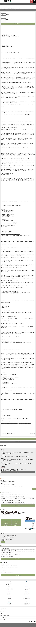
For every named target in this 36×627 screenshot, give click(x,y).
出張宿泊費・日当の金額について (6, 570)
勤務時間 (7, 211)
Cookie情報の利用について (13, 623)
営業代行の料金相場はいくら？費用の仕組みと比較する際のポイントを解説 (13, 496)
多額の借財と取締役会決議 (5, 548)
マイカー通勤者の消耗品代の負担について (7, 572)
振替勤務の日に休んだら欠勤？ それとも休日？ (8, 550)
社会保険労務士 (8, 409)
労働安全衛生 (9, 453)
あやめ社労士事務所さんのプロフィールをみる (8, 433)
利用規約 (21, 623)
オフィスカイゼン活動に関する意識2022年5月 (8, 535)
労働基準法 (7, 14)
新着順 (2, 467)
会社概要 (2, 611)
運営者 (2, 613)
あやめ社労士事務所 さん (5, 19)
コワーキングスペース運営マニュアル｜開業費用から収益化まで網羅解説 (12, 502)
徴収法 (3, 453)
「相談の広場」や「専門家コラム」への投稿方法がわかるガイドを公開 (11, 486)
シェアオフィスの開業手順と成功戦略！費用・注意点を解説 (10, 500)
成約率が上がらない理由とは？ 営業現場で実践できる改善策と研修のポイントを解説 (14, 494)
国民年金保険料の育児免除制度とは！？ (7, 556)
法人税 (8, 456)
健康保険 (20, 452)
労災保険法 (6, 523)
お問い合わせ (3, 619)
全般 (2, 452)
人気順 (5, 467)
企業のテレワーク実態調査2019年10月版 (7, 537)
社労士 (9, 247)
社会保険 (9, 358)
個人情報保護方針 (4, 623)
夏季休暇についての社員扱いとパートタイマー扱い (9, 565)
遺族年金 (11, 109)
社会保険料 (10, 374)
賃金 (5, 219)
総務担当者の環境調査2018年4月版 (6, 539)
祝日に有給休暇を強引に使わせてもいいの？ (8, 552)
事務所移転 (21, 463)
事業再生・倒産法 (25, 459)
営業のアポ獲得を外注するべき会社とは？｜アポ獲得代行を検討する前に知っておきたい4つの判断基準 (17, 498)
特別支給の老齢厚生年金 (19, 158)
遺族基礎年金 (5, 124)
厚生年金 (4, 133)
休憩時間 (25, 364)
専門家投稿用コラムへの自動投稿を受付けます (7, 481)
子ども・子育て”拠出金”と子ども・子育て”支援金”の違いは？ (10, 554)
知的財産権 (12, 459)
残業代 (4, 210)
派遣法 (16, 523)
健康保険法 (6, 525)
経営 (2, 463)
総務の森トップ (3, 608)
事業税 (12, 456)
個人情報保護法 (9, 460)
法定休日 (6, 216)
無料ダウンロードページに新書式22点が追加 (7, 484)
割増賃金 (8, 316)
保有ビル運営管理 (28, 463)
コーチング (14, 463)
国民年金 (2, 129)
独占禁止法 (19, 459)
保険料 (23, 92)
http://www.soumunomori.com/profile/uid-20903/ (10, 36)
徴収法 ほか (16, 525)
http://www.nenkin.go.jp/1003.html (7, 173)
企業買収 (7, 459)
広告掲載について (4, 617)
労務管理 (13, 205)
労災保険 (14, 452)
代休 (3, 383)
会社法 (3, 460)
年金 (30, 452)
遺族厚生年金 (9, 133)
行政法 (31, 459)
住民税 (22, 456)
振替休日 (6, 383)
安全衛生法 (16, 521)
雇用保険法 (6, 521)
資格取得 (7, 463)
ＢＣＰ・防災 (4, 464)
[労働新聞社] (11, 512)
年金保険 (31, 87)
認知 (13, 254)
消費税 (26, 456)
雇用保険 (5, 358)
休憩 (6, 382)
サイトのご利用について (5, 615)
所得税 (17, 456)
